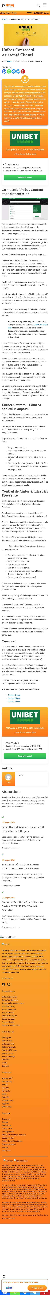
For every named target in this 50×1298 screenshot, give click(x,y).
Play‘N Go (5, 1097)
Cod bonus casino (8, 1019)
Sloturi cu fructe (8, 1044)
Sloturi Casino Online (10, 997)
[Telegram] (18, 71)
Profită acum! (37, 1288)
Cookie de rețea (8, 1138)
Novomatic (6, 1091)
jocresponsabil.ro (34, 1211)
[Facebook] (4, 71)
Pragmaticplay (7, 1100)
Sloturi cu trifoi (7, 1053)
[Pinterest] (23, 71)
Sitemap (5, 1147)
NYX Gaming (6, 1107)
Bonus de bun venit (9, 1009)
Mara (9, 61)
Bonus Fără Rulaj (8, 1006)
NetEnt (4, 1094)
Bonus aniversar (8, 1013)
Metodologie (6, 1125)
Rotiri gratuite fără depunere (13, 1003)
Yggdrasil (5, 1104)
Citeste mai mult (9, 848)
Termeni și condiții (9, 1144)
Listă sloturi (6, 1151)
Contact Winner (14, 701)
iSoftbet (5, 1085)
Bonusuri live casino (9, 1016)
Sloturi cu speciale (9, 1047)
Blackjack (5, 1066)
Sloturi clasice (7, 1041)
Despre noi (6, 1119)
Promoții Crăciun (8, 1022)
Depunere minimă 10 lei (11, 1025)
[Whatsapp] (9, 71)
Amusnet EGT (7, 1078)
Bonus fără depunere (10, 1000)
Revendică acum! (25, 178)
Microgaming (7, 1081)
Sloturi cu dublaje (8, 1056)
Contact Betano (14, 695)
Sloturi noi (5, 1060)
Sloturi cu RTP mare (9, 1050)
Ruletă (4, 1063)
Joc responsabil (8, 1132)
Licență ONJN (7, 1128)
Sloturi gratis (7, 1038)
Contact (5, 1122)
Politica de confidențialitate (12, 1141)
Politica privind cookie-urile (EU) (14, 1135)
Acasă (4, 19)
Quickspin (5, 1088)
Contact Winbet (14, 698)
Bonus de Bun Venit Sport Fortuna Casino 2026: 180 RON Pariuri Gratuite (22, 906)
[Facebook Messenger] (14, 71)
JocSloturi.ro (6, 1165)
